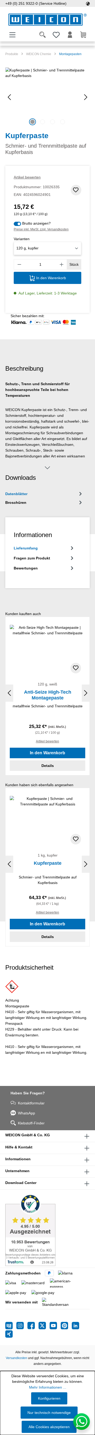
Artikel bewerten (27, 177)
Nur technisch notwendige (49, 1412)
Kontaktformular (31, 1103)
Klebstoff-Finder (31, 1123)
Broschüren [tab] (15, 502)
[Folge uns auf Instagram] (21, 1325)
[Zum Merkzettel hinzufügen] (76, 190)
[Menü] (12, 34)
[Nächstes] (86, 97)
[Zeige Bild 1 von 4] (32, 121)
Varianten (22, 239)
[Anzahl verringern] (19, 264)
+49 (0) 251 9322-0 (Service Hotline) (35, 3)
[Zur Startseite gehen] (47, 19)
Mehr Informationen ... (47, 1387)
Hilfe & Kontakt (18, 1147)
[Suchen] (42, 35)
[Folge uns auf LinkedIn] (75, 1325)
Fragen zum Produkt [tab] (32, 558)
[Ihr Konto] (70, 35)
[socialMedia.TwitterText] (44, 1325)
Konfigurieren (49, 1398)
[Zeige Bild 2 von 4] (42, 121)
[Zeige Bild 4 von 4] (62, 121)
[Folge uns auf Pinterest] (66, 1325)
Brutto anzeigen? (36, 223)
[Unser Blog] (10, 1325)
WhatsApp (26, 1113)
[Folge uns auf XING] (9, 1334)
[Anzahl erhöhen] (61, 264)
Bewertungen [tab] (26, 568)
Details (47, 766)
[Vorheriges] (9, 97)
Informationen (18, 1159)
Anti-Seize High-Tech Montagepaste (47, 694)
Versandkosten (16, 1358)
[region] (47, 97)
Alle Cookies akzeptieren (49, 1427)
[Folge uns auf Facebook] (33, 1325)
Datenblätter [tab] (16, 494)
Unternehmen (17, 1171)
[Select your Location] (88, 3)
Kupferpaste (47, 863)
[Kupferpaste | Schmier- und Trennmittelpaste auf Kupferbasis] (47, 97)
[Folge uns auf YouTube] (55, 1325)
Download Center (20, 1183)
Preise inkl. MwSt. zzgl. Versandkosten (41, 229)
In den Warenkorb (50, 278)
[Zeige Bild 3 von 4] (52, 121)
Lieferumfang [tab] (26, 548)
